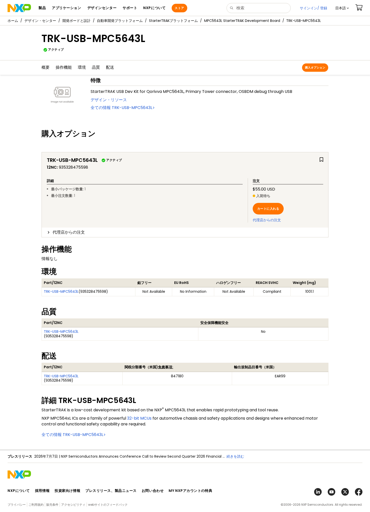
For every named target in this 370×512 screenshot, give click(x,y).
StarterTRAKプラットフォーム (173, 20)
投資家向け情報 (67, 490)
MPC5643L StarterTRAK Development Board (242, 20)
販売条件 (52, 504)
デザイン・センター (40, 20)
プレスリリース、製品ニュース (111, 490)
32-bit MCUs (139, 418)
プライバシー (17, 504)
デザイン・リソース (109, 100)
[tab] (185, 232)
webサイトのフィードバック (108, 504)
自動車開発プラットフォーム (120, 20)
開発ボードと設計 (76, 20)
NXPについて (19, 490)
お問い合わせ (153, 490)
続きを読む (235, 456)
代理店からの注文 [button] (69, 232)
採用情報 (42, 490)
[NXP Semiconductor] (19, 8)
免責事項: (165, 367)
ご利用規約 (36, 504)
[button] (342, 8)
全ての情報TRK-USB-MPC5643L (121, 108)
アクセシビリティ (73, 504)
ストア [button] (179, 8)
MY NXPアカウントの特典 (190, 490)
